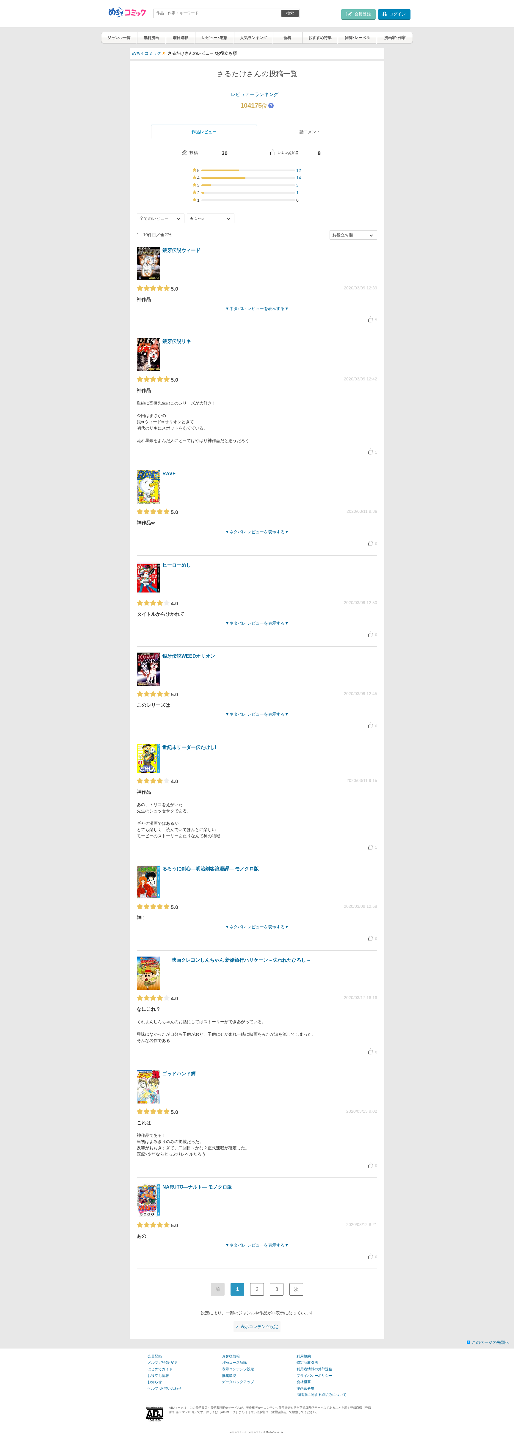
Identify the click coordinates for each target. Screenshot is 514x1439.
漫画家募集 (305, 1388)
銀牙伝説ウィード (181, 250)
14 (298, 177)
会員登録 (155, 1356)
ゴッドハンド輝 (179, 1073)
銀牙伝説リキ (176, 341)
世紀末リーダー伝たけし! (189, 747)
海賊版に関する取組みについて (322, 1395)
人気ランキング (253, 37)
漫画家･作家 (395, 37)
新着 (287, 37)
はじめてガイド (160, 1369)
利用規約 (304, 1356)
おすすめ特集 (320, 37)
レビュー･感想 (214, 37)
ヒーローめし (176, 565)
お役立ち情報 (158, 1376)
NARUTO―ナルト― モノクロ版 (197, 1186)
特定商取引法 (307, 1362)
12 (298, 170)
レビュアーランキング (254, 94)
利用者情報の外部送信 (314, 1369)
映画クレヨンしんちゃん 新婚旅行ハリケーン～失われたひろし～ (241, 960)
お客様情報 (231, 1356)
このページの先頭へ (490, 1342)
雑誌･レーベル (357, 37)
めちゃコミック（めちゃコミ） (246, 1432)
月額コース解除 (234, 1362)
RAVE (169, 473)
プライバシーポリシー (314, 1376)
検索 (290, 13)
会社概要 (304, 1382)
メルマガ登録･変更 (163, 1362)
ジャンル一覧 (119, 37)
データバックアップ (238, 1382)
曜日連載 (180, 37)
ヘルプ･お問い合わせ (164, 1388)
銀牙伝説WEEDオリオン (188, 656)
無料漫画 (151, 37)
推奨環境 (229, 1376)
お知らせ (155, 1382)
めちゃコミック (146, 53)
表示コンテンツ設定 (238, 1369)
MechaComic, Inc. (275, 1432)
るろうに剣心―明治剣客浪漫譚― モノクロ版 (210, 868)
